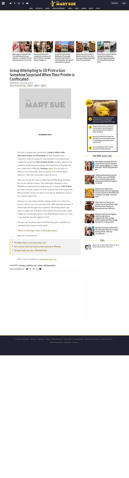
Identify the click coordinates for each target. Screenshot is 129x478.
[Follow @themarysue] (10, 4)
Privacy (48, 339)
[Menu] (3, 3)
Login (124, 3)
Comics (70, 8)
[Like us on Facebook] (14, 4)
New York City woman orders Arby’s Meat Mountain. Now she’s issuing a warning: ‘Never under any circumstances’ (106, 231)
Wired (20, 230)
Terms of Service (57, 339)
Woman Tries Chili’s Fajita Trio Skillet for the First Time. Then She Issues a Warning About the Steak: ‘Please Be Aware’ (85, 57)
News (31, 8)
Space (77, 8)
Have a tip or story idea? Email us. (104, 245)
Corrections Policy (106, 339)
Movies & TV (39, 8)
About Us (33, 339)
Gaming (83, 8)
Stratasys (40, 265)
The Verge (30, 230)
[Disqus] (45, 301)
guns (35, 265)
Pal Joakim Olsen (50, 230)
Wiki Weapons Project (49, 265)
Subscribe (114, 3)
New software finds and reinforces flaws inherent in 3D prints (37, 246)
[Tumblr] (23, 4)
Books (48, 8)
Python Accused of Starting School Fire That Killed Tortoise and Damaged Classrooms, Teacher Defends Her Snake (104, 120)
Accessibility (67, 339)
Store (98, 8)
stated (50, 168)
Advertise (41, 339)
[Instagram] (19, 4)
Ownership (67, 342)
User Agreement (78, 339)
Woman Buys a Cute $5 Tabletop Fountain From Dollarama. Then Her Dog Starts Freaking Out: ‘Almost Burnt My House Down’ (106, 58)
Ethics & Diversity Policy (92, 339)
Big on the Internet (58, 8)
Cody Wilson (29, 265)
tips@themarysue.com (47, 259)
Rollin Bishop (15, 83)
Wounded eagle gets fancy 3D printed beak (30, 250)
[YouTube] (27, 4)
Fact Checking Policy (56, 342)
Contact (75, 342)
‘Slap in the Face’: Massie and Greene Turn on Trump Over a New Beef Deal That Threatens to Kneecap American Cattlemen (106, 205)
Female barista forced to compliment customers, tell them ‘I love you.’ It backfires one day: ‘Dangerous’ (42, 57)
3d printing (22, 265)
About (91, 8)
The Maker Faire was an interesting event (30, 242)
